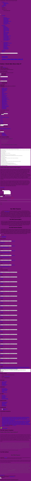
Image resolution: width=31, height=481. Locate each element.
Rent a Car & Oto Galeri (5, 105)
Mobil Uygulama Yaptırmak (21, 420)
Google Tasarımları (4, 93)
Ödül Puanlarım (4, 403)
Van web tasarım (7, 211)
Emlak (4, 31)
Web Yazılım (5, 46)
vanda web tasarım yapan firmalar (25, 424)
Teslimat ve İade (6, 19)
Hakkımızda (5, 17)
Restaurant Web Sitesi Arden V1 (5, 252)
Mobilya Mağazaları (5, 101)
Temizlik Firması (4, 108)
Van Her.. (1, 307)
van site (3, 425)
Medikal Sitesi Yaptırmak (8, 418)
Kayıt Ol (5, 4)
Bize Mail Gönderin (7, 376)
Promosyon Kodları (4, 384)
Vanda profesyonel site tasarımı (20, 423)
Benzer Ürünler (4, 236)
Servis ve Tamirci (6, 38)
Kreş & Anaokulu (4, 98)
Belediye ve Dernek (6, 28)
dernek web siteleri (3, 368)
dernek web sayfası (8, 368)
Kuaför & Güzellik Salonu (5, 99)
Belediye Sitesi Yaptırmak (5, 419)
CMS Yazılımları (6, 44)
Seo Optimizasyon (6, 48)
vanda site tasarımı (10, 423)
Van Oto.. (1, 302)
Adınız (1, 190)
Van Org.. (1, 355)
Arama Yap (2, 125)
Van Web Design (10, 424)
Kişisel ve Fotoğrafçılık (7, 39)
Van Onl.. (1, 350)
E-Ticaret (5, 26)
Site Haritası (3, 397)
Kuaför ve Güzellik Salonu (7, 35)
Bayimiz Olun (4, 383)
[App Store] (3, 409)
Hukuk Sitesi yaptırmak (16, 418)
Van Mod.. (1, 278)
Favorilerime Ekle (4, 82)
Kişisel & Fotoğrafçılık (5, 97)
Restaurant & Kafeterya (5, 106)
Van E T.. (1, 321)
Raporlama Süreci (4, 135)
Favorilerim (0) (6, 2)
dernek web (15, 367)
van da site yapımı (4, 424)
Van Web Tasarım (12, 476)
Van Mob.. (1, 297)
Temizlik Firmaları (6, 37)
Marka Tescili (5, 43)
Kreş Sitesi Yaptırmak (22, 419)
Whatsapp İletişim (4, 392)
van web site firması (5, 423)
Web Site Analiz (11, 421)
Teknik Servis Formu (5, 398)
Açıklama (3, 133)
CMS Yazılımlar (4, 89)
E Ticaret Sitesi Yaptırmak (5, 420)
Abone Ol (2, 371)
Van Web (15, 423)
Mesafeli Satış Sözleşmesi (7, 21)
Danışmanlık (4, 396)
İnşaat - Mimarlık (4, 96)
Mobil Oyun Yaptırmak (25, 422)
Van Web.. (1, 345)
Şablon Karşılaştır (6, 3)
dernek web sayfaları (15, 368)
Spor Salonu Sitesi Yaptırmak (14, 419)
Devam (1, 196)
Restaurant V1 (2, 242)
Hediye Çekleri (4, 382)
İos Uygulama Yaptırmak (18, 422)
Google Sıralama (6, 42)
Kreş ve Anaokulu (6, 36)
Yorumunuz (2, 194)
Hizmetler (3, 94)
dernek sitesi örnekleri (5, 367)
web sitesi (6, 457)
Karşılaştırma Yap (4, 83)
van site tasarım (28, 423)
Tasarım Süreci (4, 134)
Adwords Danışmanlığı (7, 45)
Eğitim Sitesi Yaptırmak (23, 418)
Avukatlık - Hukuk (4, 88)
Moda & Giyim (6, 34)
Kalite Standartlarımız (7, 18)
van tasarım (14, 425)
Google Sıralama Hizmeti (17, 421)
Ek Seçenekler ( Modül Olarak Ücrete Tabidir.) (6, 72)
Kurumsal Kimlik (4, 388)
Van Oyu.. (1, 364)
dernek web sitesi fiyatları (21, 367)
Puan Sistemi (4, 385)
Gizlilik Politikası (6, 22)
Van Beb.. (1, 288)
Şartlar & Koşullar (6, 20)
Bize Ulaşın (5, 24)
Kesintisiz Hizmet (4, 390)
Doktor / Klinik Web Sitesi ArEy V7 (5, 128)
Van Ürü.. (1, 340)
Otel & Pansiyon (4, 103)
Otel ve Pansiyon (6, 40)
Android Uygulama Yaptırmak (10, 422)
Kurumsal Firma (6, 27)
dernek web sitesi (11, 367)
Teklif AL (3, 391)
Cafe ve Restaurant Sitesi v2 (4, 247)
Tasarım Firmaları (4, 381)
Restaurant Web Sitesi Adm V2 (5, 266)
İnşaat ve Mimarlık (6, 29)
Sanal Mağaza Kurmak (13, 420)
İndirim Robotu (4, 405)
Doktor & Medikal (4, 90)
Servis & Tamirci (4, 107)
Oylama (1, 195)
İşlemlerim (3, 404)
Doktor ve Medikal (6, 32)
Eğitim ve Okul (6, 33)
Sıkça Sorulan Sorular (7, 23)
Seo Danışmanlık (27, 420)
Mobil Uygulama (6, 47)
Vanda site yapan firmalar (16, 424)
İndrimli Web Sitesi (4, 95)
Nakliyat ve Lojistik (6, 30)
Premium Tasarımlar (5, 104)
